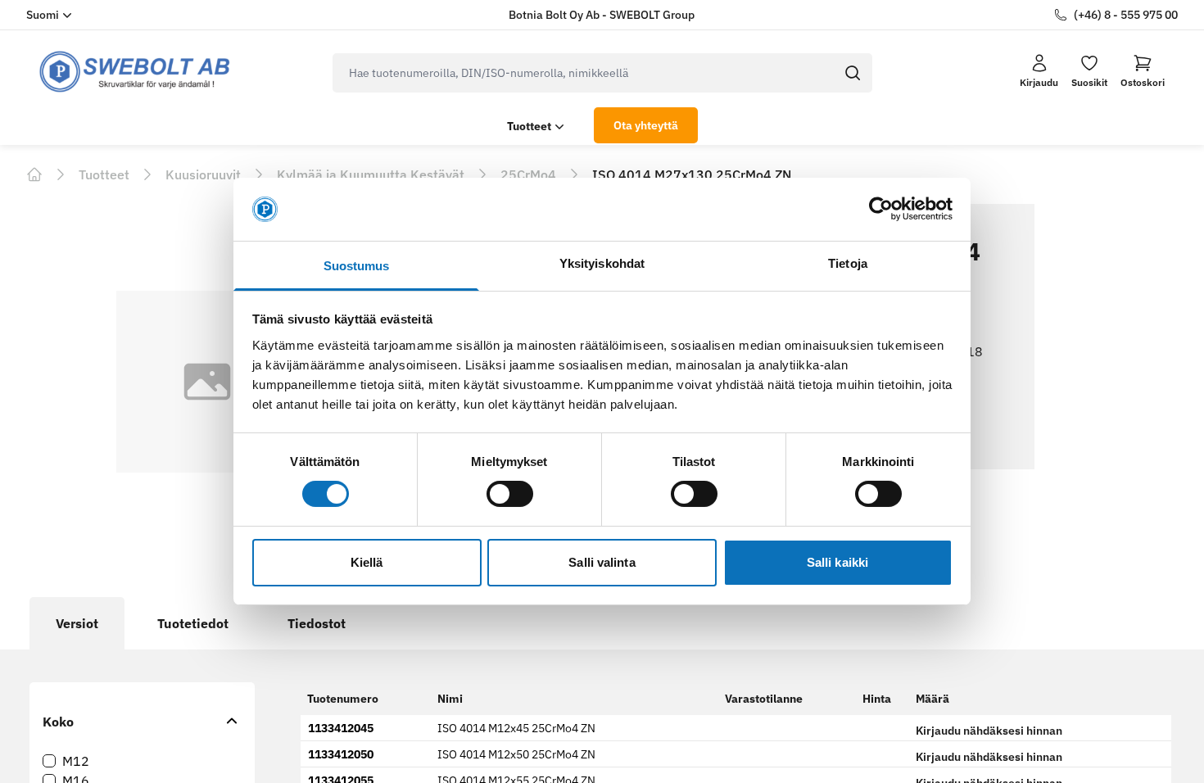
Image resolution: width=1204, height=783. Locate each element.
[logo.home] (135, 72)
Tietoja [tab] (847, 263)
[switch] (510, 494)
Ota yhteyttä (645, 125)
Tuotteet (529, 126)
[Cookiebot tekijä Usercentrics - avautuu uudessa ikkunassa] (881, 209)
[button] (1142, 71)
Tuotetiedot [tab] (193, 623)
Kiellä (367, 562)
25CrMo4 (528, 174)
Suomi (42, 14)
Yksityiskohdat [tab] (602, 263)
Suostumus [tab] (357, 266)
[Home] (34, 174)
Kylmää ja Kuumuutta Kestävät (370, 174)
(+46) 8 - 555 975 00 (1126, 14)
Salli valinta (601, 562)
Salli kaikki (837, 562)
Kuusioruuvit (203, 174)
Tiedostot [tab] (316, 623)
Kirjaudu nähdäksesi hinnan (989, 730)
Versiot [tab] (77, 623)
